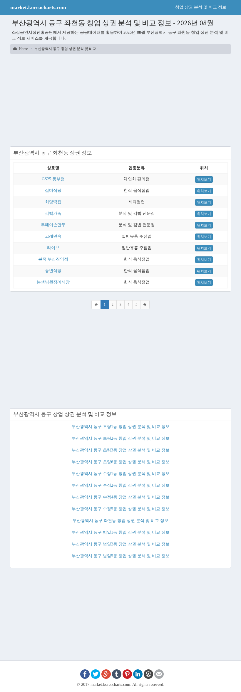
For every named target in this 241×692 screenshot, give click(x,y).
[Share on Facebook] (85, 673)
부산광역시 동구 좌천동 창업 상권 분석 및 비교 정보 (120, 520)
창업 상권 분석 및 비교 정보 (200, 7)
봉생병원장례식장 (53, 282)
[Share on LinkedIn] (138, 673)
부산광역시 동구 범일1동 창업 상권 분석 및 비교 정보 (121, 532)
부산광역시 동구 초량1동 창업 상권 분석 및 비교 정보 (121, 426)
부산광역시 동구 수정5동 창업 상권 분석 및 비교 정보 (121, 509)
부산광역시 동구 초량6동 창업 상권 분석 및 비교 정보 (121, 462)
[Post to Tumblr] (116, 673)
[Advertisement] (120, 99)
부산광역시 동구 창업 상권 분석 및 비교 (65, 49)
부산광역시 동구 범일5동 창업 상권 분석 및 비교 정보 (121, 556)
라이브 (53, 248)
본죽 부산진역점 (53, 259)
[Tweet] (95, 673)
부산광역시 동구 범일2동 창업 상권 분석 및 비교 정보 (121, 544)
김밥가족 (53, 213)
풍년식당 (53, 270)
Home (23, 49)
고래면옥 (53, 236)
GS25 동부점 (53, 179)
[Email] (159, 673)
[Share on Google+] (106, 673)
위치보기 (204, 179)
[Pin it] (127, 673)
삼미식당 (53, 190)
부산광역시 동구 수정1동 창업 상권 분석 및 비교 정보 (121, 473)
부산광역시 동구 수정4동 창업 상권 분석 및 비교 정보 (121, 497)
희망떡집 (53, 202)
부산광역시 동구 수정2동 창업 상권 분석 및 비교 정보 (121, 485)
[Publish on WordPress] (148, 673)
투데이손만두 (53, 225)
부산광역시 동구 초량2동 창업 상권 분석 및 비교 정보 (121, 438)
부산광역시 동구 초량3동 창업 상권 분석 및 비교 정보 (121, 450)
